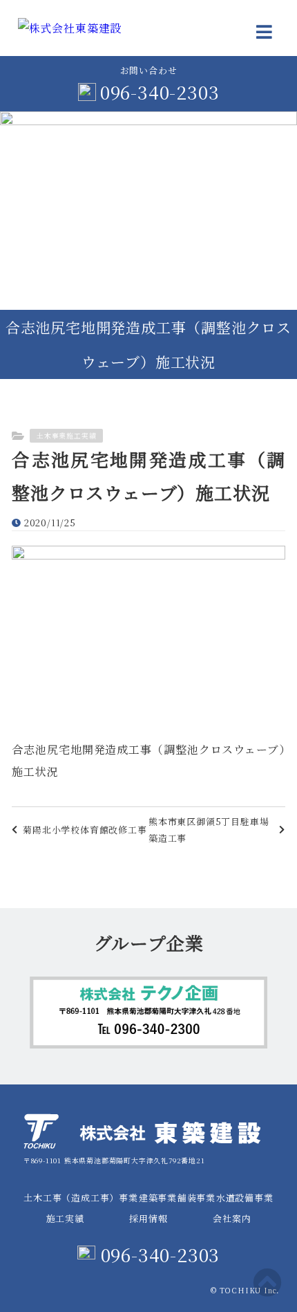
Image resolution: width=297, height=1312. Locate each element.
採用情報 (148, 1218)
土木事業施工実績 (66, 436)
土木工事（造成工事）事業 (80, 1197)
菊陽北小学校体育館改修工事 (84, 829)
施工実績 (65, 1218)
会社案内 (232, 1218)
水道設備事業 (245, 1197)
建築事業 (158, 1197)
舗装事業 (196, 1197)
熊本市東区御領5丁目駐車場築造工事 (208, 829)
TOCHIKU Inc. (250, 1290)
